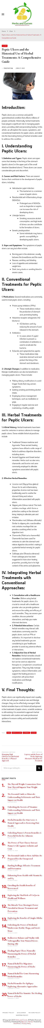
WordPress (17, 1023)
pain (8, 732)
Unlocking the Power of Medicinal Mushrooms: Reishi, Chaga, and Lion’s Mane (24, 928)
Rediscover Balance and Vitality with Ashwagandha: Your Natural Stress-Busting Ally (23, 941)
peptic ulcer (16, 732)
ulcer (34, 732)
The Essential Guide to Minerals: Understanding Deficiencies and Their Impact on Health (24, 797)
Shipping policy (22, 1015)
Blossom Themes (27, 1021)
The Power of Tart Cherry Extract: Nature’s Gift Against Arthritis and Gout (23, 845)
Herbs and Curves (21, 1020)
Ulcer (5, 45)
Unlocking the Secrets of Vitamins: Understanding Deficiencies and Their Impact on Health (24, 810)
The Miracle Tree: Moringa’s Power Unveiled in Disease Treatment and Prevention (23, 908)
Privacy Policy (26, 1023)
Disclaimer (21, 1012)
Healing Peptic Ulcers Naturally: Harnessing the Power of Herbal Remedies (22, 954)
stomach (26, 732)
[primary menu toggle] (3, 14)
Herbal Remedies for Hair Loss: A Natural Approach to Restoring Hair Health (23, 823)
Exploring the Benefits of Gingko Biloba (25, 918)
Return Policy (34, 1012)
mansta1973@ (8, 68)
